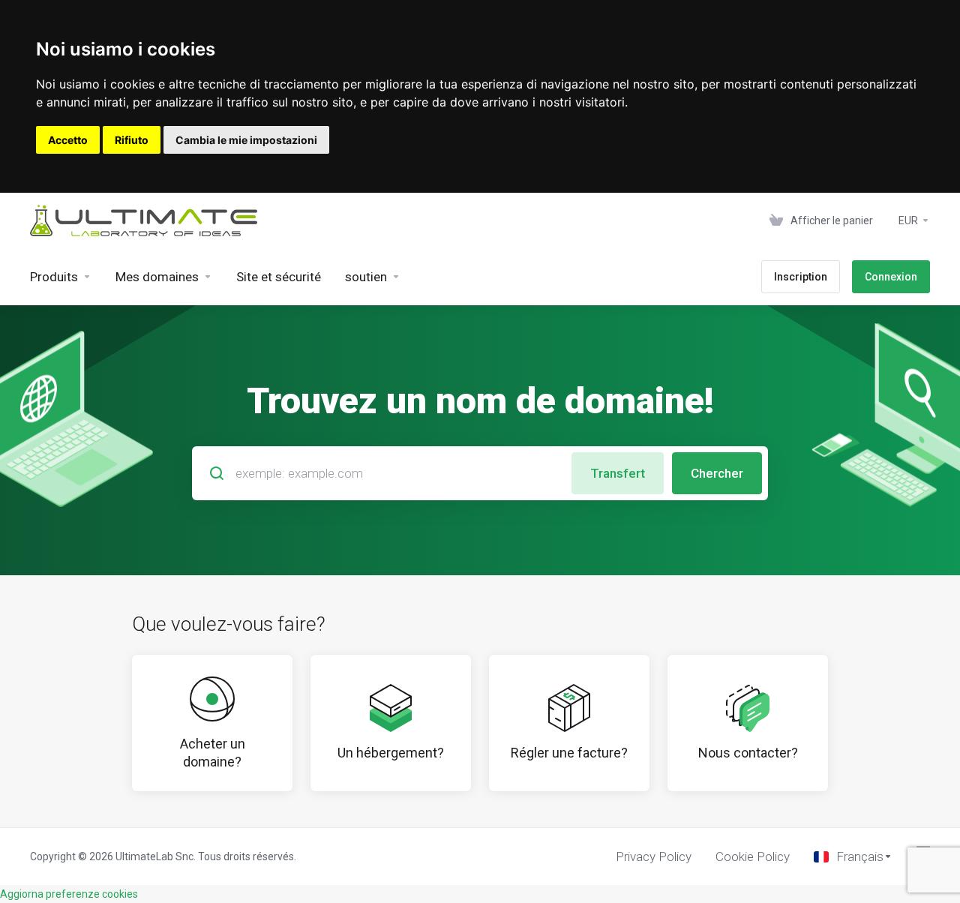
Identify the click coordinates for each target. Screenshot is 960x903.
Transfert (617, 473)
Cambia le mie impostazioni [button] (246, 140)
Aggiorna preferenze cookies (69, 894)
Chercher (717, 473)
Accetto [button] (68, 140)
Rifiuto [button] (131, 140)
